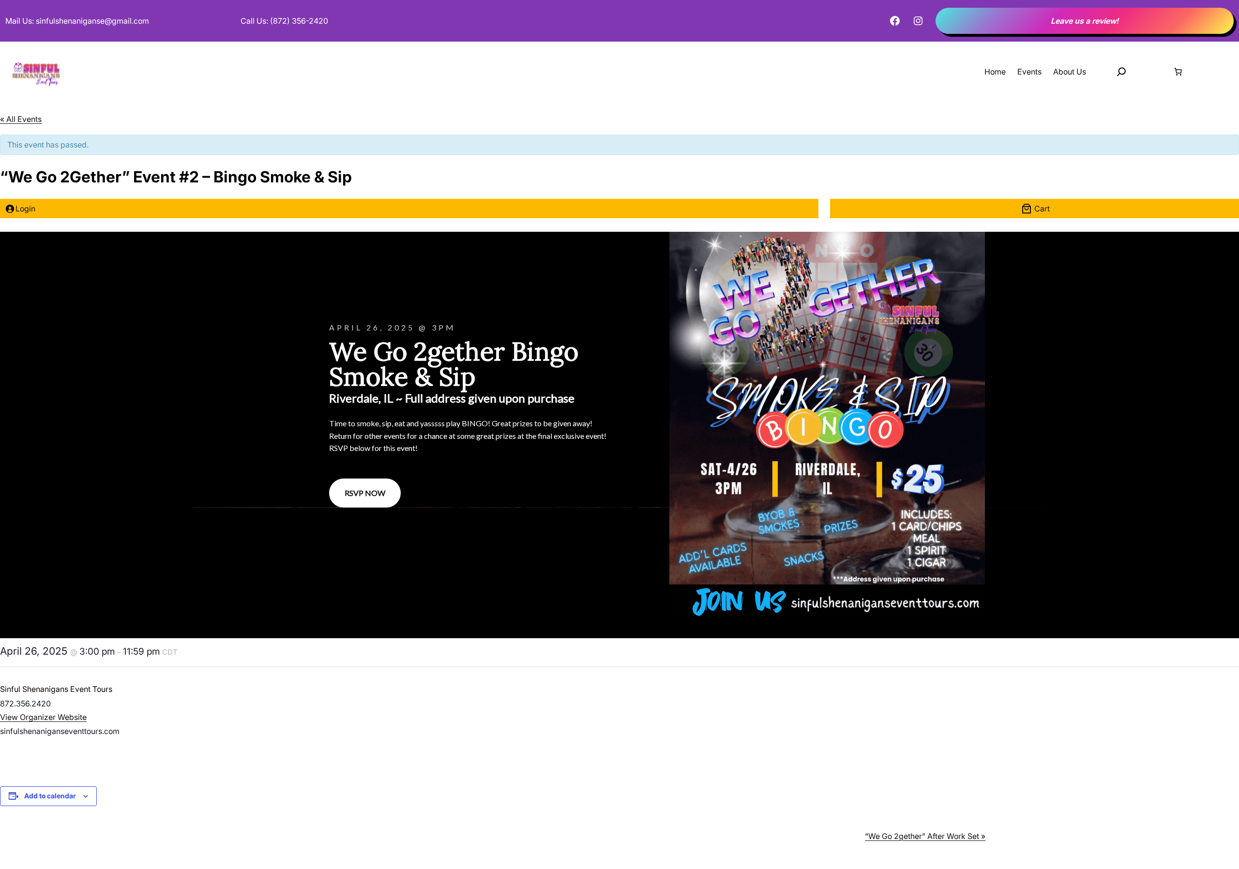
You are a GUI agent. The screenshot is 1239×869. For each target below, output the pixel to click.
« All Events (21, 119)
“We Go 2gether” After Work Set (925, 836)
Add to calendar (50, 796)
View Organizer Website (43, 717)
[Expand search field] (1121, 72)
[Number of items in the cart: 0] (1178, 71)
